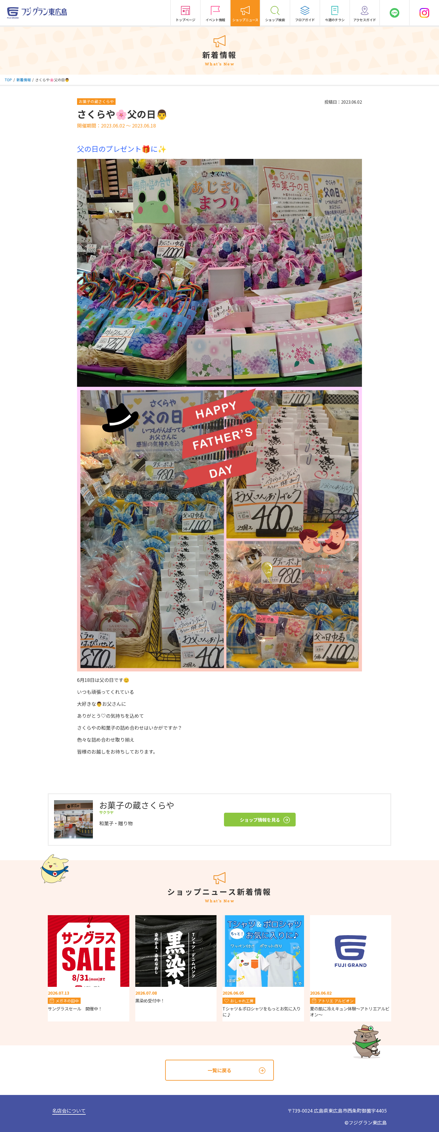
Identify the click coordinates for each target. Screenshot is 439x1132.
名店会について (69, 1110)
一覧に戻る (219, 1070)
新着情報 (23, 79)
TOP (8, 79)
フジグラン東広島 (368, 1122)
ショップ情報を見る (260, 819)
